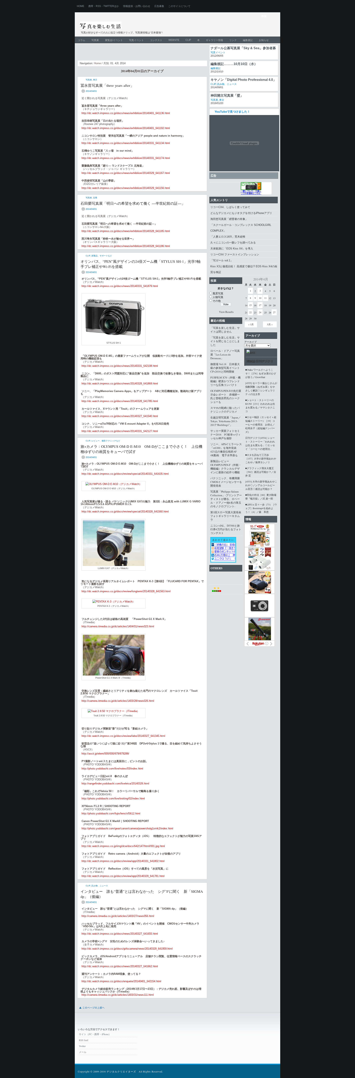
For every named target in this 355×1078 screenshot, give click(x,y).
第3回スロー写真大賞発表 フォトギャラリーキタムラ (226, 515)
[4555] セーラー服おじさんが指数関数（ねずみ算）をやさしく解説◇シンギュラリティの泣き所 (261, 388)
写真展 (95, 40)
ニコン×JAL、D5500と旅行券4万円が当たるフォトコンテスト (225, 529)
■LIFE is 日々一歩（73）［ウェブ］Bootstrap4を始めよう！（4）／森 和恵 (261, 508)
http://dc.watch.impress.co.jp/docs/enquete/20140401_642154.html (121, 981)
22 (250, 312)
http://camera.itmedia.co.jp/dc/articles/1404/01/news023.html (118, 626)
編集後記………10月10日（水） (234, 79)
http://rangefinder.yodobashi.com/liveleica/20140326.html (115, 783)
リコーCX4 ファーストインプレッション (234, 254)
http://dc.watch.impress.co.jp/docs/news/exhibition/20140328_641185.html (126, 231)
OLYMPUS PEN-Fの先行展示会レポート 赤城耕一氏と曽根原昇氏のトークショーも (225, 396)
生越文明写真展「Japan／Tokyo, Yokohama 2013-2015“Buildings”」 (225, 421)
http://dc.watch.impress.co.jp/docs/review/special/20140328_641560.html (125, 511)
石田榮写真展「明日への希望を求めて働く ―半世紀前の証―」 (133, 203)
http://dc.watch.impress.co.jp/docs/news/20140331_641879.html (120, 286)
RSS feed (83, 1040)
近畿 (95, 198)
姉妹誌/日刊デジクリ (260, 361)
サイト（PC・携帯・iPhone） (95, 1034)
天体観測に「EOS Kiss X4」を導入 (231, 248)
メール (82, 1052)
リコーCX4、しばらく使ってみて (230, 207)
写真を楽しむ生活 (123, 26)
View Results (226, 312)
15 (250, 305)
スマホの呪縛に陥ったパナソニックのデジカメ (225, 409)
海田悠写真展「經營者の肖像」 (229, 219)
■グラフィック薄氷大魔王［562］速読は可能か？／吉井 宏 (260, 471)
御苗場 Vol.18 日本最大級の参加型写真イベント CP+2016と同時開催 (226, 367)
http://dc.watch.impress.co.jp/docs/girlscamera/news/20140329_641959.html (127, 948)
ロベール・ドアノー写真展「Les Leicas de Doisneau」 (225, 354)
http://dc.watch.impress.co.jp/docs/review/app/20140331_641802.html (123, 861)
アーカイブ (250, 341)
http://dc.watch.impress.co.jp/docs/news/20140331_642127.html (120, 431)
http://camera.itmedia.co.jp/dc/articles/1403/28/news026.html (118, 700)
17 (260, 305)
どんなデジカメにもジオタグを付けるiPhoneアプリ (241, 213)
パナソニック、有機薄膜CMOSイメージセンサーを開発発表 (226, 481)
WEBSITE (173, 40)
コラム (81, 40)
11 (265, 298)
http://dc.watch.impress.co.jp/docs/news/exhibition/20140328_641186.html (126, 246)
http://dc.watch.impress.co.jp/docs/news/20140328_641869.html (120, 383)
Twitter (82, 1046)
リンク (233, 40)
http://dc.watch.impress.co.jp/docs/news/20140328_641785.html (120, 401)
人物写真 (218, 297)
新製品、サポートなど (101, 256)
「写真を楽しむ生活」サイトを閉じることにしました (225, 341)
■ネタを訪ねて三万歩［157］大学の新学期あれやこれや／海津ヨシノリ (260, 458)
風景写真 (218, 293)
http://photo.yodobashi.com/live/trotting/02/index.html (113, 798)
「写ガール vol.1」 (221, 260)
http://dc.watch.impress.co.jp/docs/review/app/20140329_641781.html (123, 876)
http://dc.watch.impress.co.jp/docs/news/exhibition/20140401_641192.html (126, 128)
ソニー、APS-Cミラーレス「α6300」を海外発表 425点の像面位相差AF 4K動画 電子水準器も (226, 449)
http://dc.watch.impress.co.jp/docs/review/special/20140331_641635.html (125, 473)
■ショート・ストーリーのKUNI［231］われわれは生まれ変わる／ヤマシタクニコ (260, 405)
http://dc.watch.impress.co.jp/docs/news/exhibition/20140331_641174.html (126, 158)
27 (274, 312)
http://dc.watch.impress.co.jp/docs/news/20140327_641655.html (120, 933)
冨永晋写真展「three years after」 (107, 85)
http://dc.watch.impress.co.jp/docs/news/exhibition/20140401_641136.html (126, 113)
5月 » (270, 324)
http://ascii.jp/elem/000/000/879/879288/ (105, 753)
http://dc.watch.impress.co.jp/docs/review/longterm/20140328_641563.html (126, 591)
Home (80, 6)
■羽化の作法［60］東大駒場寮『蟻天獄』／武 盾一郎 (260, 496)
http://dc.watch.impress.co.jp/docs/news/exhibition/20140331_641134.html (126, 143)
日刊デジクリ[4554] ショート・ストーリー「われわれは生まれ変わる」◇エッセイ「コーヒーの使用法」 (260, 443)
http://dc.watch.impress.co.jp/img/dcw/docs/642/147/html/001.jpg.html (123, 846)
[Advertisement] (228, 28)
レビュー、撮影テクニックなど (105, 441)
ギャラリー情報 (214, 40)
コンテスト (156, 40)
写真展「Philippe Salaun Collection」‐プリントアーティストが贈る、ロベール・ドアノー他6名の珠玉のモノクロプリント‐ (226, 499)
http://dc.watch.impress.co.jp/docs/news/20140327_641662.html (120, 966)
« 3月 (251, 324)
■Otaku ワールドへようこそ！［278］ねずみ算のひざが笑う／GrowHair (260, 373)
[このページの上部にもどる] (91, 1010)
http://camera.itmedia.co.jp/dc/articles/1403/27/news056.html (118, 916)
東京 (95, 80)
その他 (217, 301)
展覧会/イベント (114, 40)
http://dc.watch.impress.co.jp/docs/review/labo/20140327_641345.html (123, 735)
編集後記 (248, 40)
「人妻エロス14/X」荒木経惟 (227, 236)
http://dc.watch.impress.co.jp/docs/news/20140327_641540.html (120, 416)
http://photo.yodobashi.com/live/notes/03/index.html (112, 768)
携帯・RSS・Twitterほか (103, 6)
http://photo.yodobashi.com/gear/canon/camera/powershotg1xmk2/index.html (127, 828)
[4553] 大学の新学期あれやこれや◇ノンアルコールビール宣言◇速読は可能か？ (261, 485)
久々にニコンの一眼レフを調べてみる (233, 242)
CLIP (188, 40)
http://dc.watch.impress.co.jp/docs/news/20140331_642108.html (120, 365)
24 (260, 312)
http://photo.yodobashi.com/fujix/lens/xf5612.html (111, 813)
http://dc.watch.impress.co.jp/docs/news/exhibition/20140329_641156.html (126, 188)
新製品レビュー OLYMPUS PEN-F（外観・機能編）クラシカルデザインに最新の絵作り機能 (225, 466)
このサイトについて (179, 6)
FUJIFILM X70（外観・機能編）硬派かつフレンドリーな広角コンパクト (225, 381)
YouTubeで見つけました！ (232, 111)
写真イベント (136, 40)
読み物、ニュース (99, 886)
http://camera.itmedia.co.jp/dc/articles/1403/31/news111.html (118, 994)
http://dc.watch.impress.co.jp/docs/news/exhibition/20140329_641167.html (126, 173)
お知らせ (264, 40)
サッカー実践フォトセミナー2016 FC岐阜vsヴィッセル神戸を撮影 (225, 434)
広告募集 (159, 6)
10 (260, 298)
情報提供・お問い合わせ (136, 6)
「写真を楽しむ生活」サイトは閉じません (225, 329)
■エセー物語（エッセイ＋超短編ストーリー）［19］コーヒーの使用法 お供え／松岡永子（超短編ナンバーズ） (260, 424)
